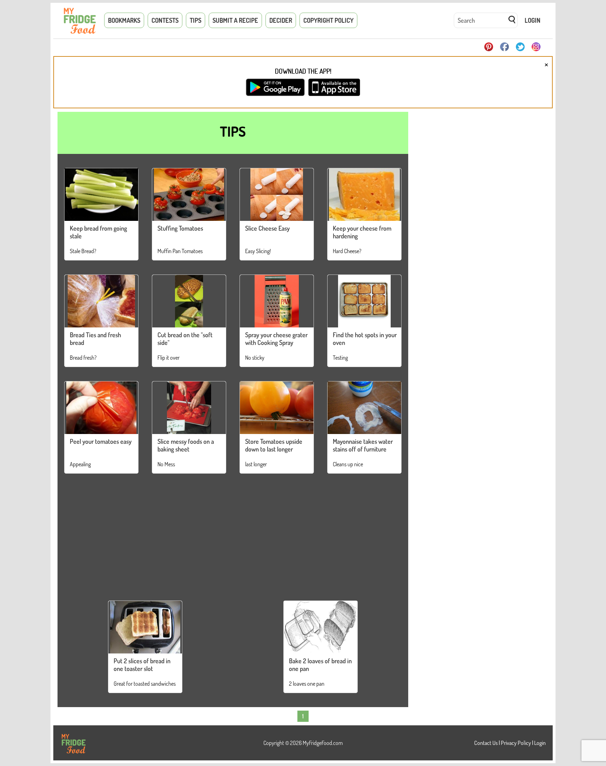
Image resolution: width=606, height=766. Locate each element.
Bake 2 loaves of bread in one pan (320, 664)
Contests (165, 20)
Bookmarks (124, 20)
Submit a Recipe (235, 20)
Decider (280, 20)
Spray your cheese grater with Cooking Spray (276, 338)
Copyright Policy (328, 20)
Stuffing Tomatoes (180, 228)
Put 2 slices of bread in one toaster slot (142, 664)
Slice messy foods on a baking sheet (185, 445)
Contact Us (486, 742)
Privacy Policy (516, 742)
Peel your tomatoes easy (101, 441)
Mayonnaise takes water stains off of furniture (363, 445)
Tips (195, 20)
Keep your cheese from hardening (362, 232)
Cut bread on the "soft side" (185, 338)
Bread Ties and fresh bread (95, 338)
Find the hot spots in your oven (365, 338)
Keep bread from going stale (98, 232)
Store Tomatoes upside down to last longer (273, 445)
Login (532, 20)
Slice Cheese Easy (267, 228)
